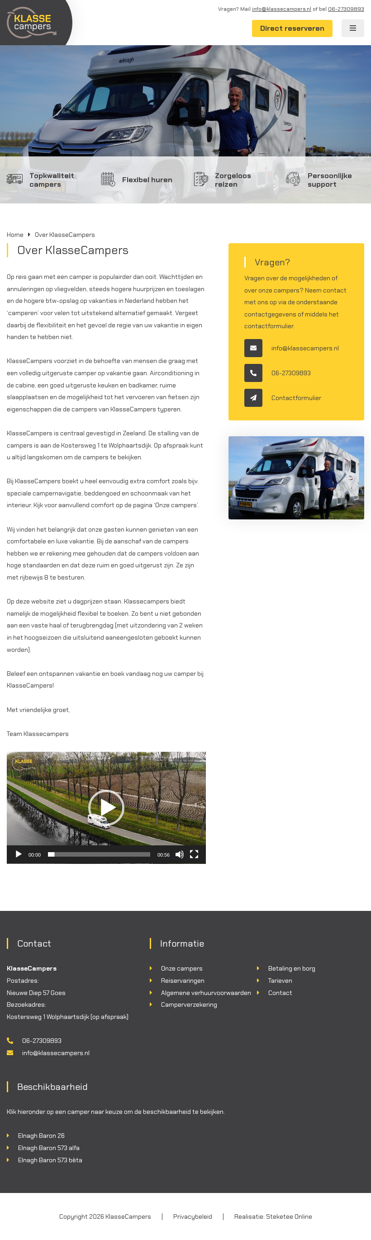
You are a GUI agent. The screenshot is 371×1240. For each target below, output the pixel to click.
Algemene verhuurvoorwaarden (206, 993)
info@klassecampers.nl (281, 9)
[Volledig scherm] (194, 854)
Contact (280, 993)
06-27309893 (346, 9)
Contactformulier (296, 398)
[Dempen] (179, 854)
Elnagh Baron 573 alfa (49, 1148)
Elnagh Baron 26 (41, 1136)
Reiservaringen (183, 980)
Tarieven (280, 980)
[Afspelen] (18, 854)
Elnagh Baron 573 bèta (50, 1160)
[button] (106, 808)
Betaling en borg (291, 968)
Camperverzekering (189, 1004)
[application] (106, 808)
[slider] (99, 854)
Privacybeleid (192, 1216)
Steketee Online (289, 1216)
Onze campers (182, 968)
